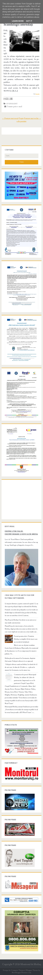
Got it (29, 21)
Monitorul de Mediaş (31, 964)
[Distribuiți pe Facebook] (11, 99)
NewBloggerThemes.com (21, 973)
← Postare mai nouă (10, 118)
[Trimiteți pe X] (9, 99)
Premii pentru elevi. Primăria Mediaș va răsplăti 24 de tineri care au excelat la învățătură (26, 639)
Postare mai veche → (32, 118)
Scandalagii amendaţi (18, 25)
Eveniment (12, 104)
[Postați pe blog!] (7, 99)
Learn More (18, 21)
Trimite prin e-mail (14, 106)
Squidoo (37, 94)
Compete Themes (18, 970)
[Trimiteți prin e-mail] (4, 99)
